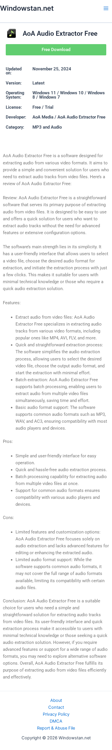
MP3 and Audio (47, 127)
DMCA (56, 721)
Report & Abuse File (56, 728)
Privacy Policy (56, 714)
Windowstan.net (27, 8)
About (56, 700)
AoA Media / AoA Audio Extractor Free (68, 117)
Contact (56, 707)
